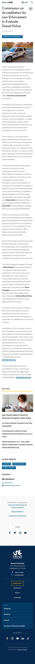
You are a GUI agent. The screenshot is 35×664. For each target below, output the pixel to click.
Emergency (17, 583)
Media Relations (17, 512)
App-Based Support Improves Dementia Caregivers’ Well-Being (16, 416)
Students (7, 609)
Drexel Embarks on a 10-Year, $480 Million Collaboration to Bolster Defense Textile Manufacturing (17, 445)
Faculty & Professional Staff (14, 626)
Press (17, 593)
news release (19, 464)
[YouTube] (25, 533)
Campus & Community (12, 36)
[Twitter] (15, 533)
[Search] (31, 2)
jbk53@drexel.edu (23, 377)
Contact (17, 588)
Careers (17, 598)
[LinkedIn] (23, 638)
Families (7, 614)
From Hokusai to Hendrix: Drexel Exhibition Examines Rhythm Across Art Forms (17, 434)
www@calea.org (9, 360)
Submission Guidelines (17, 516)
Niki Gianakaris (8, 479)
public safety (9, 468)
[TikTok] (28, 638)
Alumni (6, 620)
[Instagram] (20, 533)
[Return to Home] (7, 2)
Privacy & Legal (22, 649)
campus (6, 464)
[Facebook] (10, 533)
